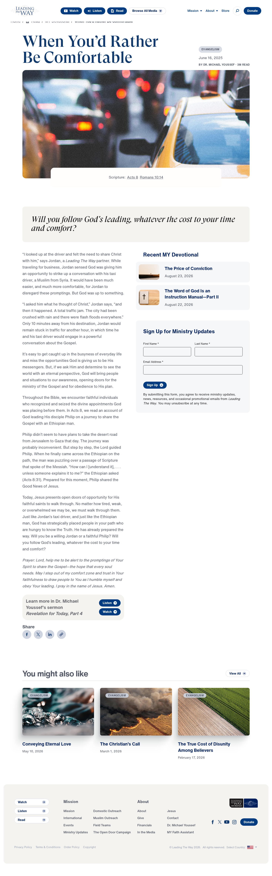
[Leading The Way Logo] (25, 10)
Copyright (89, 847)
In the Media (146, 832)
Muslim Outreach (105, 818)
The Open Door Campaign (112, 832)
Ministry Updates (75, 832)
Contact (173, 818)
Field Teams (102, 825)
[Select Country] (252, 847)
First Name (151, 343)
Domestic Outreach (107, 811)
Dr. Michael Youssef (181, 825)
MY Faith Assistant (180, 832)
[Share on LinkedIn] (49, 634)
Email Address (153, 362)
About (141, 811)
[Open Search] (237, 10)
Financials (144, 825)
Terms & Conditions (48, 847)
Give (140, 818)
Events (68, 825)
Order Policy (72, 847)
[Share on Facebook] (26, 634)
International (72, 818)
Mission (69, 811)
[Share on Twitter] (38, 634)
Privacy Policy (23, 847)
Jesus (171, 811)
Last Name (202, 343)
